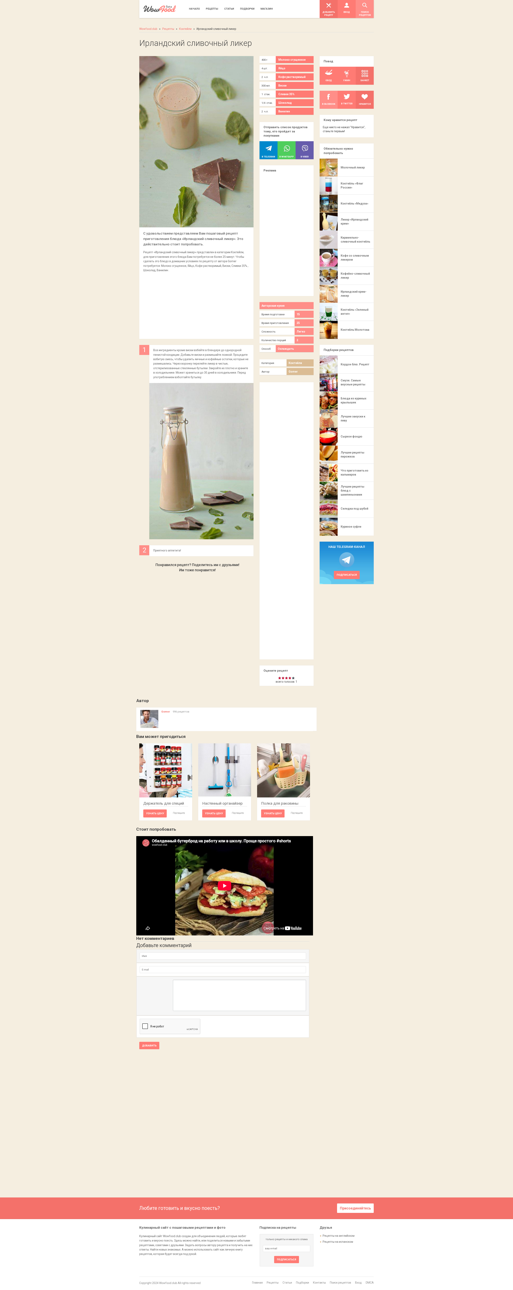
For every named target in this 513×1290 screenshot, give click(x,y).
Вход (358, 1282)
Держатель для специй (163, 803)
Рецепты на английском (338, 1235)
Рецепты (273, 1282)
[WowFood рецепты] (159, 8)
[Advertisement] (196, 303)
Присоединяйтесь (355, 1208)
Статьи (287, 1282)
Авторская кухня (273, 305)
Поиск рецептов (340, 1282)
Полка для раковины (279, 803)
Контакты (319, 1282)
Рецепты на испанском (338, 1241)
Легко (301, 331)
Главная (257, 1282)
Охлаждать (286, 348)
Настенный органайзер (222, 803)
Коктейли (295, 363)
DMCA (370, 1282)
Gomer (293, 371)
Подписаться (347, 574)
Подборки (302, 1282)
